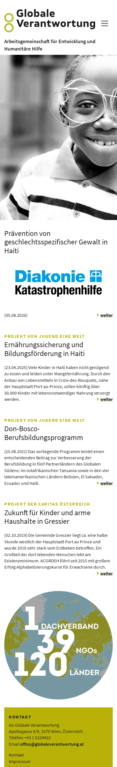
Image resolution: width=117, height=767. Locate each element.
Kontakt (16, 755)
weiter (106, 315)
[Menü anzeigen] (105, 23)
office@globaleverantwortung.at (52, 744)
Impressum (19, 761)
